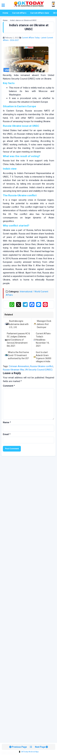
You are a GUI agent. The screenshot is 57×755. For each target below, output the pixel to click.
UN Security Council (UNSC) (38, 369)
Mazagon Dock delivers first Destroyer (44, 324)
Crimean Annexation (19, 366)
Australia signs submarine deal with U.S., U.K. (19, 324)
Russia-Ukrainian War (13, 369)
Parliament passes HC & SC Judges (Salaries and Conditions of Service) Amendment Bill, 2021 (18, 339)
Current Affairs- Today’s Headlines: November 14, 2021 (43, 339)
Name (7, 422)
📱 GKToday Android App (29, 752)
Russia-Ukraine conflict (41, 366)
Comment (9, 385)
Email (6, 434)
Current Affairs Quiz (39, 13)
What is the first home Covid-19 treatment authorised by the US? (18, 355)
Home (5, 13)
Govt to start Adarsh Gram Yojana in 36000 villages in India (43, 357)
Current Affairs (19, 13)
